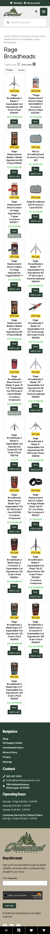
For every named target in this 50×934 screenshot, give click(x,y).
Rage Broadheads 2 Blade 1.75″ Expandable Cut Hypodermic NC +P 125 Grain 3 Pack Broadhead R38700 (36, 271)
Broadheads (27, 39)
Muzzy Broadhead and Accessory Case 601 (35, 156)
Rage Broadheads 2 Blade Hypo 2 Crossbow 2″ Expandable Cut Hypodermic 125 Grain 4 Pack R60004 (14, 567)
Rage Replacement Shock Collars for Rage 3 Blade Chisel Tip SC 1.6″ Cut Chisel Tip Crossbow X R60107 (35, 505)
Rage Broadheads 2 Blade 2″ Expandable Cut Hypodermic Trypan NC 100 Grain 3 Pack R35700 (14, 445)
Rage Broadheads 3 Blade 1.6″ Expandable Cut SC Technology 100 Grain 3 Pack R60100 (35, 329)
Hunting (26, 36)
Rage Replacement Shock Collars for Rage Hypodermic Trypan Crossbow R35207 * (14, 212)
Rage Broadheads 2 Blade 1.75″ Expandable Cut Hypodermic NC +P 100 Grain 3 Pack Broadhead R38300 (36, 386)
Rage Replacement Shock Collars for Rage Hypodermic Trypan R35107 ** (14, 268)
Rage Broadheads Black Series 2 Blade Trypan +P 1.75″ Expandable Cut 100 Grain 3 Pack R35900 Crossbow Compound (14, 388)
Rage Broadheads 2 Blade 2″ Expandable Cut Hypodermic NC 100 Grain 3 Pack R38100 (35, 447)
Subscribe (9, 905)
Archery (35, 36)
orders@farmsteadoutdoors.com (23, 780)
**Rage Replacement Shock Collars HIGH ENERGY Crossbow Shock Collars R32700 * (35, 104)
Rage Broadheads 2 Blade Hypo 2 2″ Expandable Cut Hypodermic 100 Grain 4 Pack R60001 (14, 690)
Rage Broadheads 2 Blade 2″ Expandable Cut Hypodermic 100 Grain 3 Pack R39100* (14, 104)
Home (7, 36)
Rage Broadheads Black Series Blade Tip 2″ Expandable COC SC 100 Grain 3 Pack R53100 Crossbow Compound (14, 506)
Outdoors (16, 36)
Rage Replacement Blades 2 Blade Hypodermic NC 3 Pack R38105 (14, 157)
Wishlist (18, 3)
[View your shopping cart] (36, 12)
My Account (33, 3)
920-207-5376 (14, 776)
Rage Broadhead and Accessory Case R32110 (36, 204)
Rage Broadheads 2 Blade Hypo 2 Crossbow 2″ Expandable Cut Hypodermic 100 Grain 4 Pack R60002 (35, 632)
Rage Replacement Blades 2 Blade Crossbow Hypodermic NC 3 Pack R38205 (14, 327)
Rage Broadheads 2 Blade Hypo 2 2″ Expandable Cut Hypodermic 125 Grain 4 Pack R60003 (14, 630)
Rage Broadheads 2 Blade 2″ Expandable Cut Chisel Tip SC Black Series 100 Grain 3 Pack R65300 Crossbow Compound (35, 570)
